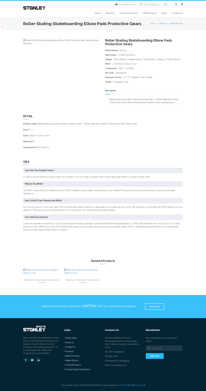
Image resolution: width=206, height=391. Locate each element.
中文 (165, 4)
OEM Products (150, 13)
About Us (110, 13)
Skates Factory (71, 360)
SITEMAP (122, 385)
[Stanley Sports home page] (34, 7)
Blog (164, 13)
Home (97, 13)
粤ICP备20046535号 (136, 385)
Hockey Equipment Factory (77, 369)
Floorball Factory (73, 365)
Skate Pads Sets (176, 23)
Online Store (71, 338)
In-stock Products (129, 13)
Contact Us (177, 13)
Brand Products (72, 356)
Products (162, 23)
